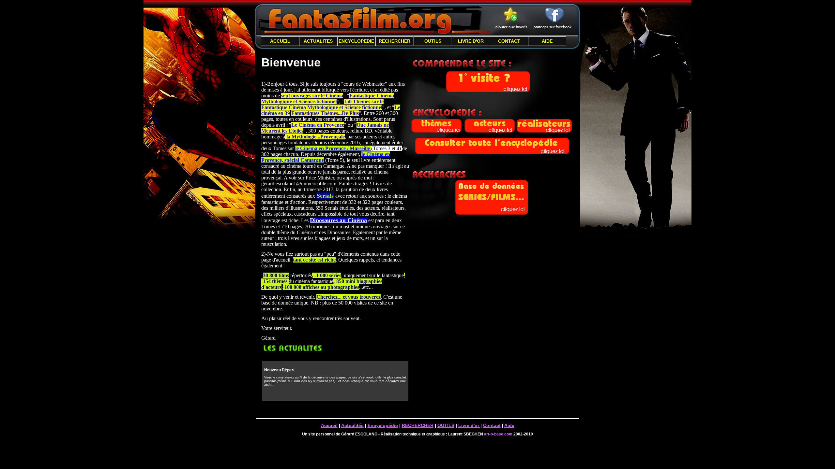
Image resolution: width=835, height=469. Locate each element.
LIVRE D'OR (471, 41)
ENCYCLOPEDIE (356, 41)
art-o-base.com (498, 434)
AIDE (547, 41)
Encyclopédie (383, 425)
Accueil (329, 425)
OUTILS (432, 41)
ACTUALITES (318, 41)
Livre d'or (469, 425)
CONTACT (509, 41)
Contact (492, 425)
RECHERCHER (394, 41)
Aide (509, 425)
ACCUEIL (280, 41)
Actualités (352, 425)
